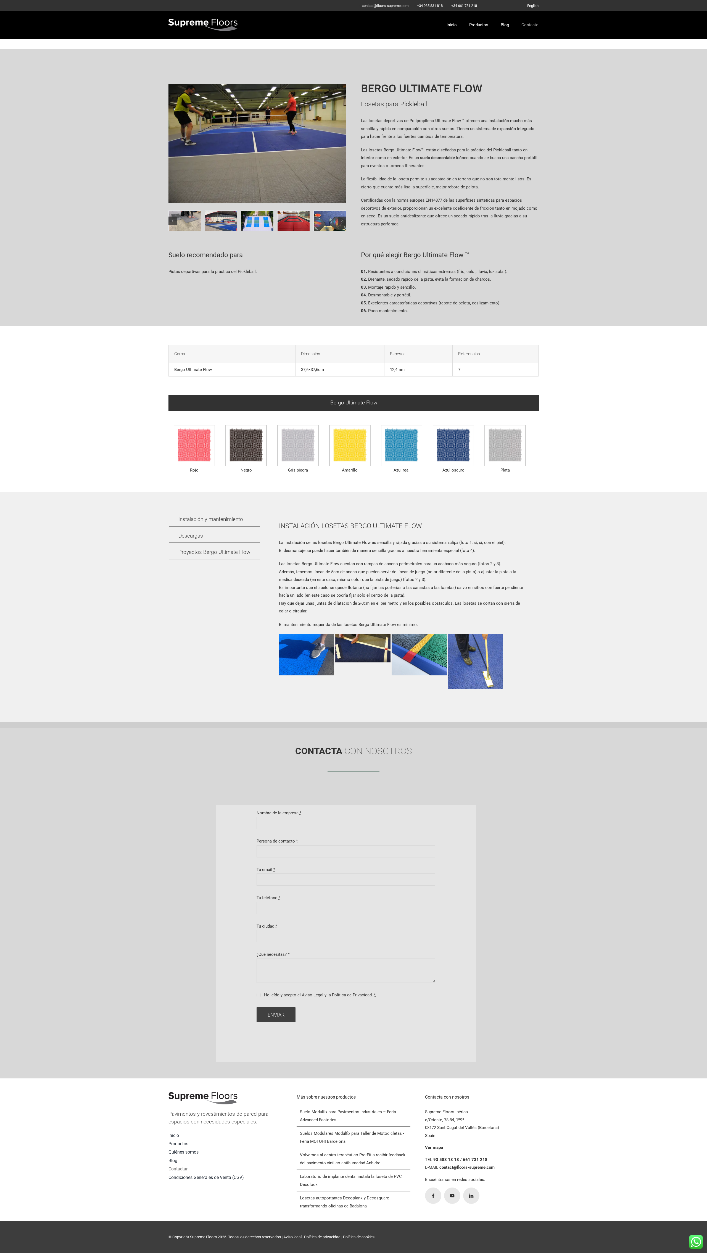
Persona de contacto (277, 841)
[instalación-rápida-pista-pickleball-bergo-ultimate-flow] (185, 221)
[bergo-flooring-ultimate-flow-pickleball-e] (330, 221)
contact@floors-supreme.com (385, 6)
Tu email (266, 869)
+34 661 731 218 (464, 6)
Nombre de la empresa (279, 812)
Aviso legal (292, 1237)
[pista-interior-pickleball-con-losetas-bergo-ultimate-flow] (294, 221)
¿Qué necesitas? (273, 954)
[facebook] (433, 1196)
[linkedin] (471, 1196)
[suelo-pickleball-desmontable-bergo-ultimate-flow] (221, 221)
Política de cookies (358, 1237)
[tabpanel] (353, 450)
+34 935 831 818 (430, 6)
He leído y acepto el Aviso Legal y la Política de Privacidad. (320, 995)
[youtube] (452, 1196)
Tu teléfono (268, 897)
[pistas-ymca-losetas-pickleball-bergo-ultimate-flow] (257, 221)
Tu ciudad (267, 926)
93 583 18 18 (446, 1159)
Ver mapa (434, 1147)
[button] (172, 221)
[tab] (353, 403)
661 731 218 (475, 1159)
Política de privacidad (322, 1237)
